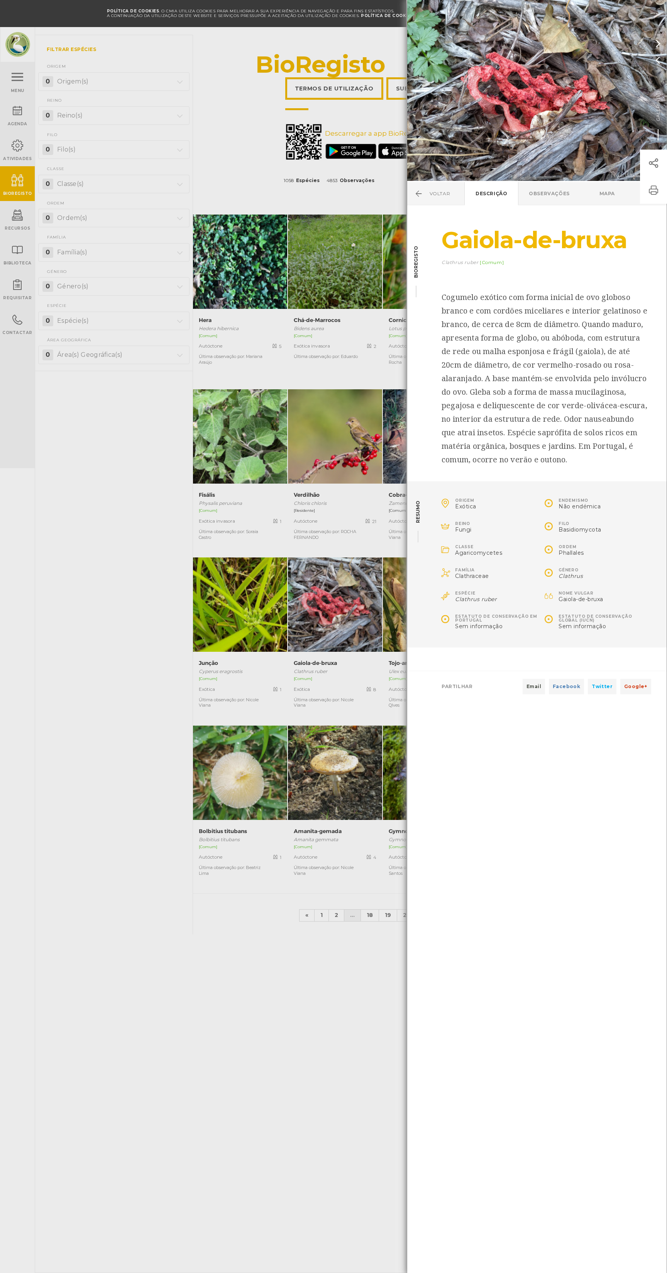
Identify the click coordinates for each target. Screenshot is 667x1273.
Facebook (566, 686)
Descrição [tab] (491, 193)
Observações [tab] (549, 193)
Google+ (635, 686)
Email (533, 686)
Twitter (602, 686)
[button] (653, 163)
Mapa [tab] (607, 193)
